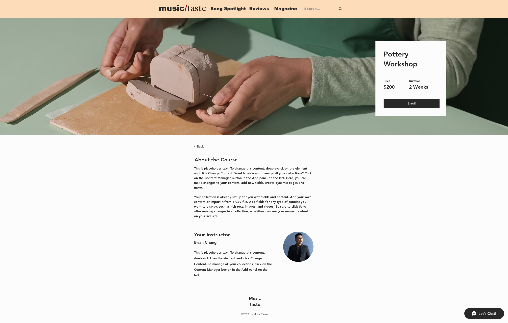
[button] (412, 103)
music (173, 8)
